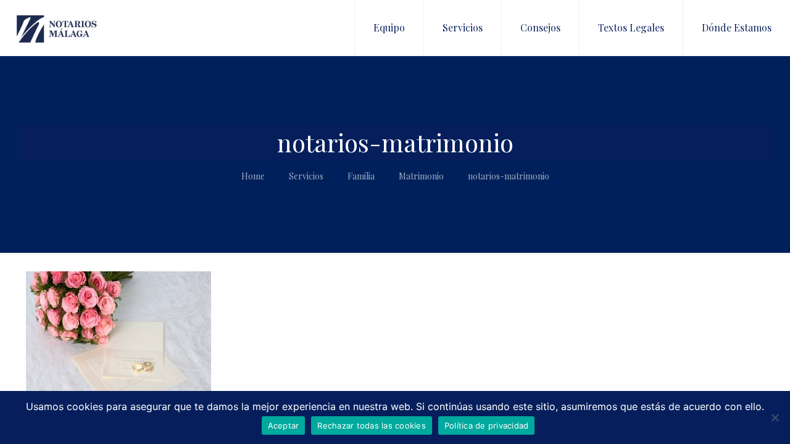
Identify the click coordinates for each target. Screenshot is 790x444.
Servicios (306, 176)
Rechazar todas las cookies (371, 425)
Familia (361, 176)
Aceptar (283, 425)
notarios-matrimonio (508, 176)
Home (253, 176)
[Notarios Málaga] (56, 28)
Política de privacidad (486, 425)
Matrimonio (421, 176)
